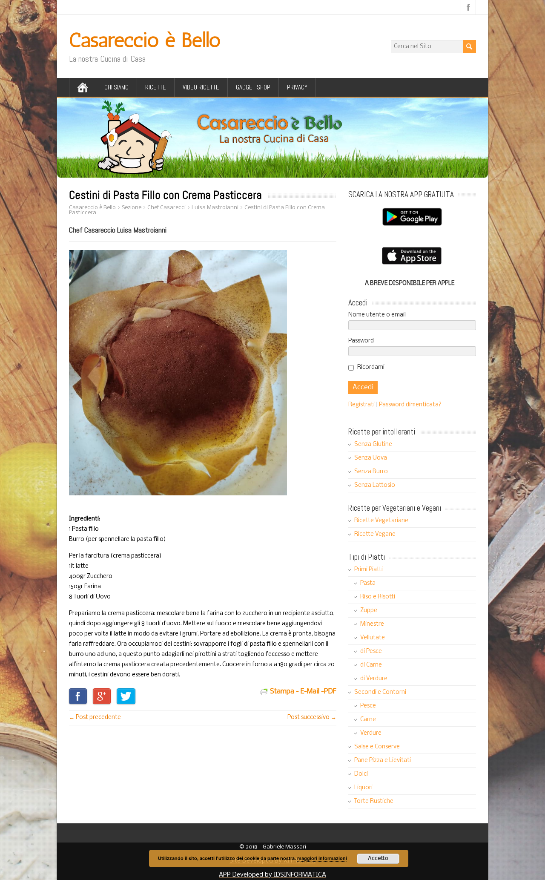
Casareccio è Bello (145, 40)
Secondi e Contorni (380, 692)
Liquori (363, 788)
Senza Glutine (373, 444)
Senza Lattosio (374, 485)
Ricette (155, 87)
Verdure (371, 733)
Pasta (368, 583)
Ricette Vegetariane (381, 521)
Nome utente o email (377, 315)
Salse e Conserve (377, 747)
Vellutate (372, 638)
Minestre (372, 624)
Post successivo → (311, 717)
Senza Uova (370, 458)
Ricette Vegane (375, 534)
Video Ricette (201, 87)
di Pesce (371, 651)
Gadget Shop (253, 87)
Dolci (361, 774)
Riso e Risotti (377, 597)
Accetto (378, 858)
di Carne (371, 665)
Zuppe (368, 610)
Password (361, 341)
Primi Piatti (368, 570)
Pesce (368, 706)
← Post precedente (95, 717)
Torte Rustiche (373, 801)
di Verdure (373, 679)
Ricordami (370, 367)
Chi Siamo (116, 87)
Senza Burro (371, 472)
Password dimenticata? (410, 405)
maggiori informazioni (322, 858)
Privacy (297, 87)
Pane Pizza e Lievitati (382, 760)
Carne (368, 719)
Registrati (362, 405)
